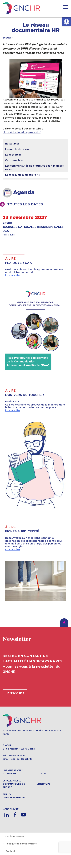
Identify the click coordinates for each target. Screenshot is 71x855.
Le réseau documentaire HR (22, 175)
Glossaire (10, 773)
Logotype (43, 784)
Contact (43, 773)
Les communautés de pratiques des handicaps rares (34, 167)
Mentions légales (14, 836)
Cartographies (14, 160)
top (64, 622)
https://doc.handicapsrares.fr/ (21, 132)
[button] (66, 21)
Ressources (12, 143)
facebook (15, 815)
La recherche (13, 154)
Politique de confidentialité (21, 844)
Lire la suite (12, 275)
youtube (23, 815)
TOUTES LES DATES (25, 204)
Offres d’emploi (14, 797)
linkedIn (6, 815)
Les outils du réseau (17, 149)
